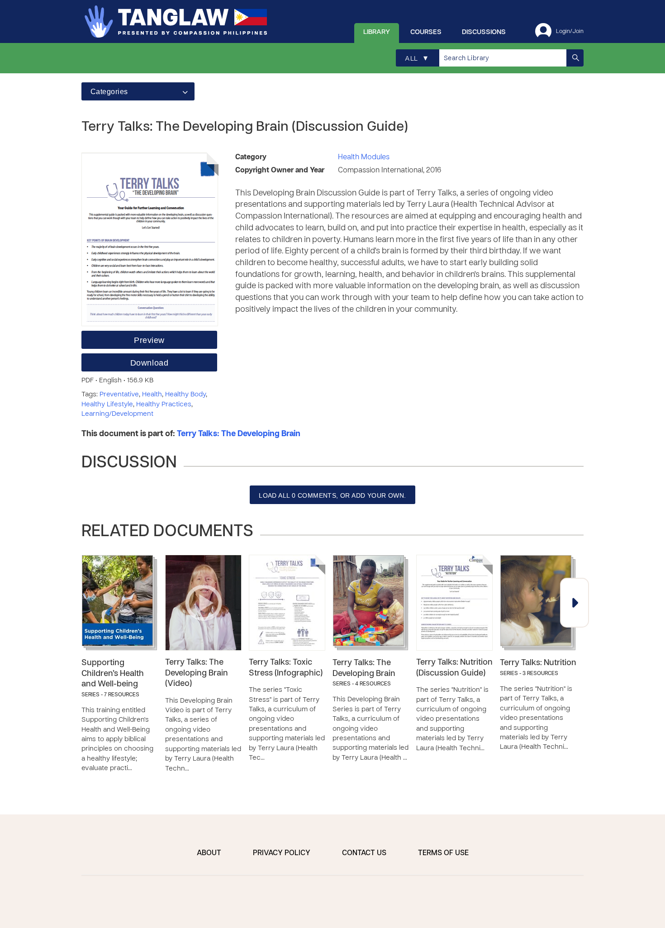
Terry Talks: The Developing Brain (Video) (196, 673)
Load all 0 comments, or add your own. (332, 495)
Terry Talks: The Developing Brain (238, 434)
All (416, 58)
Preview (149, 340)
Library (376, 32)
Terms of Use (443, 853)
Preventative (119, 394)
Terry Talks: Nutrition (538, 663)
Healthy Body (185, 394)
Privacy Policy (281, 853)
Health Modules (364, 157)
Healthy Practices (163, 404)
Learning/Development (117, 414)
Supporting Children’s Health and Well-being (112, 673)
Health (152, 394)
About (209, 853)
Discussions (484, 32)
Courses (426, 32)
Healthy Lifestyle (107, 404)
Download (149, 362)
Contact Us (364, 853)
